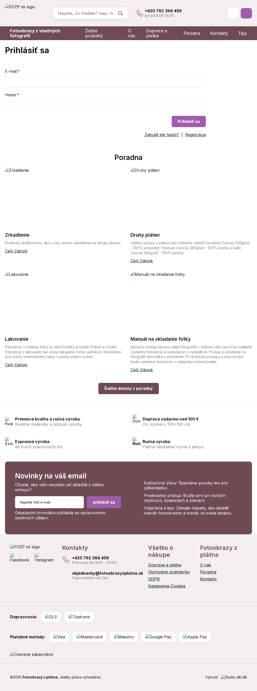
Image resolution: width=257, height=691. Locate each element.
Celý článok (16, 250)
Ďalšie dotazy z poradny (128, 388)
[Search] (120, 13)
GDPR (154, 578)
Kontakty (219, 33)
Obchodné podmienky (169, 571)
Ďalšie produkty (94, 33)
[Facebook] (21, 557)
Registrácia (195, 134)
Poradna (192, 33)
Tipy (242, 33)
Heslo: (12, 94)
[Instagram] (46, 557)
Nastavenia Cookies (166, 585)
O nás (131, 33)
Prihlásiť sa (189, 121)
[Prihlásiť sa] (233, 13)
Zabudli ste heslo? (162, 134)
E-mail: (12, 71)
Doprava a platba (156, 33)
